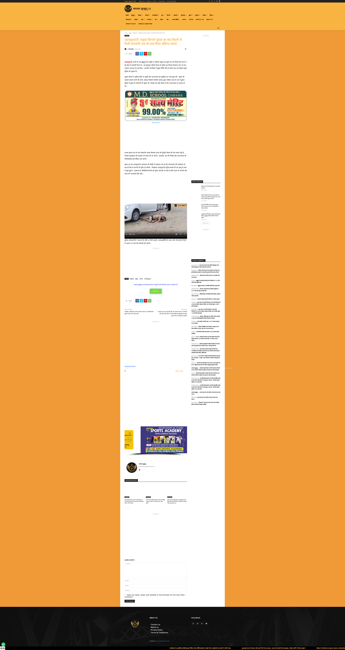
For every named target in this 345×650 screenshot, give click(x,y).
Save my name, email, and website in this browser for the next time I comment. (155, 596)
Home (126, 33)
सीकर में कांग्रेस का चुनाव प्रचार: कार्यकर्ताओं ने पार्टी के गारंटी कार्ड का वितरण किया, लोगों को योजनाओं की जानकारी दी (283, 648)
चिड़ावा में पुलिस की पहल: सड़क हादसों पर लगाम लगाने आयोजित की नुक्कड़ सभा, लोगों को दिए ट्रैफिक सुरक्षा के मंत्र (210, 196)
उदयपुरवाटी (134, 33)
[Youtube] (219, 1)
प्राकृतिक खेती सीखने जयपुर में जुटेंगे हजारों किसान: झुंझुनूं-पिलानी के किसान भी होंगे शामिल (210, 215)
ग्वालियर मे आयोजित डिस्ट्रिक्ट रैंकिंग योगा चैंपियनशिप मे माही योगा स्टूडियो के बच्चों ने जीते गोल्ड (128, 648)
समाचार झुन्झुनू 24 (147, 278)
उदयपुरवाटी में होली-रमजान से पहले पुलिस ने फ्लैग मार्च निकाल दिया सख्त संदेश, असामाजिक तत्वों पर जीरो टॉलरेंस (134, 501)
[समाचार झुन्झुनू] (126, 49)
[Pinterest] (145, 53)
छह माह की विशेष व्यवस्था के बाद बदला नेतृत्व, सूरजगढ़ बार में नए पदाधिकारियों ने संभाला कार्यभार (210, 206)
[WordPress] (139, 469)
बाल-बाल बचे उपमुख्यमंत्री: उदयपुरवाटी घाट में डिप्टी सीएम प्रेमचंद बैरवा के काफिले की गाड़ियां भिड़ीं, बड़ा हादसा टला (177, 501)
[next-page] (128, 507)
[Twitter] (214, 1)
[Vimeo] (217, 1)
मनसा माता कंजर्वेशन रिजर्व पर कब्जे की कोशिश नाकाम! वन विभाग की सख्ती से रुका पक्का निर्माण (155, 501)
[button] (218, 28)
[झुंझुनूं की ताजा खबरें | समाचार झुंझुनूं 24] (135, 623)
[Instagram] (212, 1)
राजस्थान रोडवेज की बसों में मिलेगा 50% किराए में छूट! (208, 299)
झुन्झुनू (130, 33)
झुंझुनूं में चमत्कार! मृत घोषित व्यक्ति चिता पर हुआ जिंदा (208, 285)
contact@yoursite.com (163, 641)
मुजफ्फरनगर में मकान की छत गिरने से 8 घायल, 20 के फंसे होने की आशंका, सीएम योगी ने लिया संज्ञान (202, 648)
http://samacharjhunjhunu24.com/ (147, 466)
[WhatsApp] (149, 53)
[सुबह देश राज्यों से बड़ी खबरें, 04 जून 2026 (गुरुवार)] (195, 188)
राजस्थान (141, 278)
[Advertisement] (156, 137)
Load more (205, 223)
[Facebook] (209, 1)
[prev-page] (126, 507)
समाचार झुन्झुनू (131, 49)
